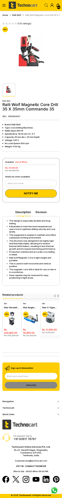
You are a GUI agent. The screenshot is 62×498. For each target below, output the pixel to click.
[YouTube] (36, 479)
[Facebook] (5, 479)
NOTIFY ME (31, 193)
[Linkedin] (46, 479)
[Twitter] (15, 479)
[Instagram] (26, 479)
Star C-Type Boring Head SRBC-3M (48, 307)
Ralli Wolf (6, 101)
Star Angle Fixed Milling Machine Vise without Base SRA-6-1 (30, 307)
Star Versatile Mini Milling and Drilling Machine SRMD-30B (11, 307)
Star (5, 303)
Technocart (25, 495)
